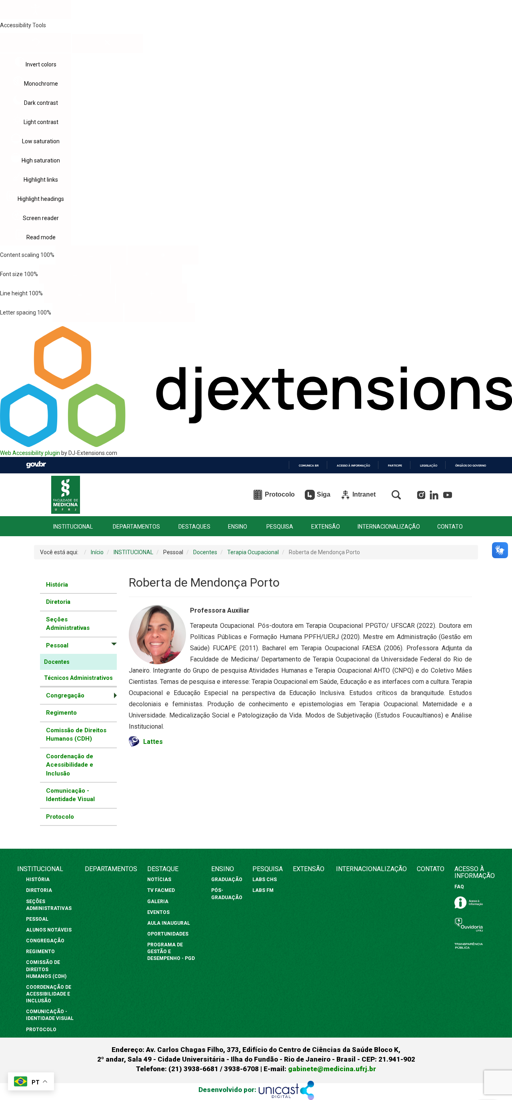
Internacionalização (371, 869)
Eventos (158, 912)
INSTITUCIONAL (73, 527)
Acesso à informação (353, 465)
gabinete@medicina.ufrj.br (332, 1069)
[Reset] (35, 42)
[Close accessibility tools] (107, 43)
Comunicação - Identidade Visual (70, 795)
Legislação (428, 465)
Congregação (45, 941)
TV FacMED (161, 890)
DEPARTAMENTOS (136, 527)
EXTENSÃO (325, 527)
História (57, 584)
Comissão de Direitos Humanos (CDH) (76, 734)
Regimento (61, 712)
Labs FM (263, 890)
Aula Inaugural (168, 923)
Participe (395, 465)
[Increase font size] (146, 274)
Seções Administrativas (68, 623)
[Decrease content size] (91, 254)
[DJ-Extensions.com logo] (256, 445)
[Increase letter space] (159, 312)
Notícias (159, 879)
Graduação (226, 879)
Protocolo (60, 816)
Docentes (57, 662)
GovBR (36, 465)
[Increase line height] (151, 293)
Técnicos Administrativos (78, 678)
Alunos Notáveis (49, 930)
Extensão (308, 869)
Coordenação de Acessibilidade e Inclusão (69, 765)
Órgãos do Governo (470, 465)
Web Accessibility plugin (30, 453)
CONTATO (450, 527)
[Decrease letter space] (87, 312)
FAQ (459, 887)
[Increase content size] (163, 254)
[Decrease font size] (74, 274)
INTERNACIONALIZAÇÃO (389, 527)
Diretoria (58, 601)
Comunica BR (309, 465)
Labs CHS (264, 879)
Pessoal (37, 919)
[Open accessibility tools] (35, 9)
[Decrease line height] (79, 293)
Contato (430, 869)
